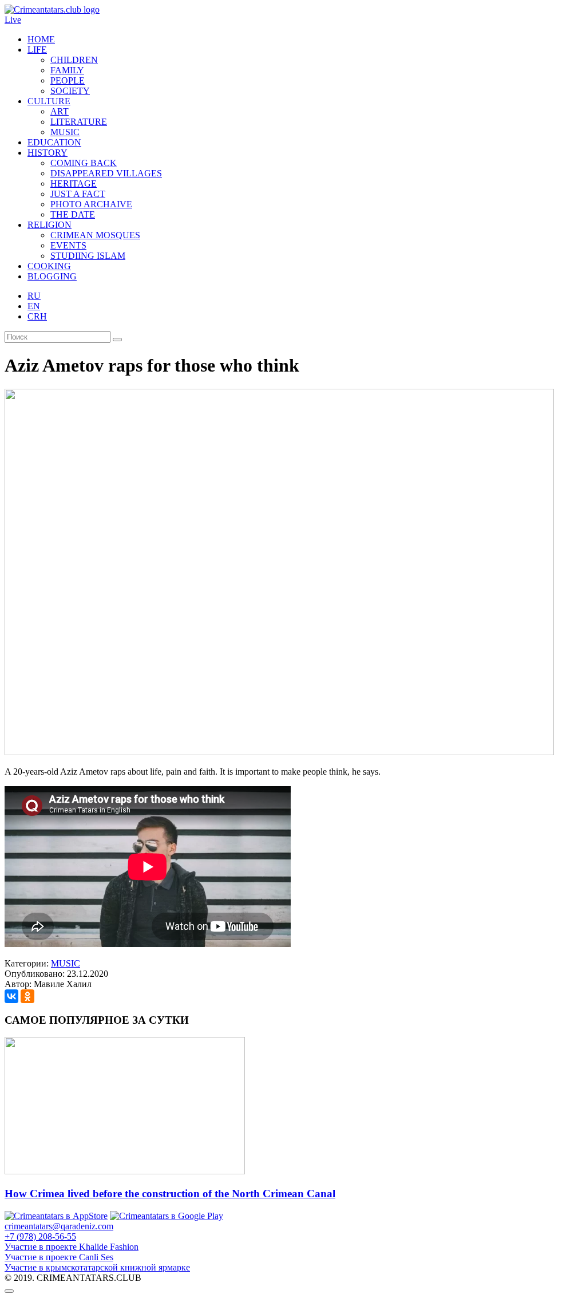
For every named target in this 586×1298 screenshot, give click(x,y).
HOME (41, 39)
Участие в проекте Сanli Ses (59, 1257)
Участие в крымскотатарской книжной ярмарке (97, 1267)
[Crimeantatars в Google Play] (166, 1216)
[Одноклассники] (27, 996)
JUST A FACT (77, 194)
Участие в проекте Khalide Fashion (71, 1247)
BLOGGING (52, 276)
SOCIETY (70, 91)
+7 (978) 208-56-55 (40, 1236)
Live (13, 20)
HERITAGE (73, 183)
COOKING (49, 266)
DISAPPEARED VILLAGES (106, 173)
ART (59, 111)
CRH (37, 316)
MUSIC (65, 132)
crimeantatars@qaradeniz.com (59, 1226)
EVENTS (68, 245)
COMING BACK (83, 163)
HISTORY (47, 152)
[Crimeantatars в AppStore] (56, 1216)
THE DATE (72, 214)
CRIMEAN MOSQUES (95, 235)
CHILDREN (74, 60)
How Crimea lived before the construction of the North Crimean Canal (170, 1193)
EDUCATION (54, 142)
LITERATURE (78, 122)
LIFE (37, 49)
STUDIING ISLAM (87, 256)
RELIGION (49, 225)
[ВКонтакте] (11, 996)
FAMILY (67, 70)
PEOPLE (67, 80)
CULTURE (48, 101)
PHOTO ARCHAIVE (91, 204)
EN (33, 306)
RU (34, 296)
